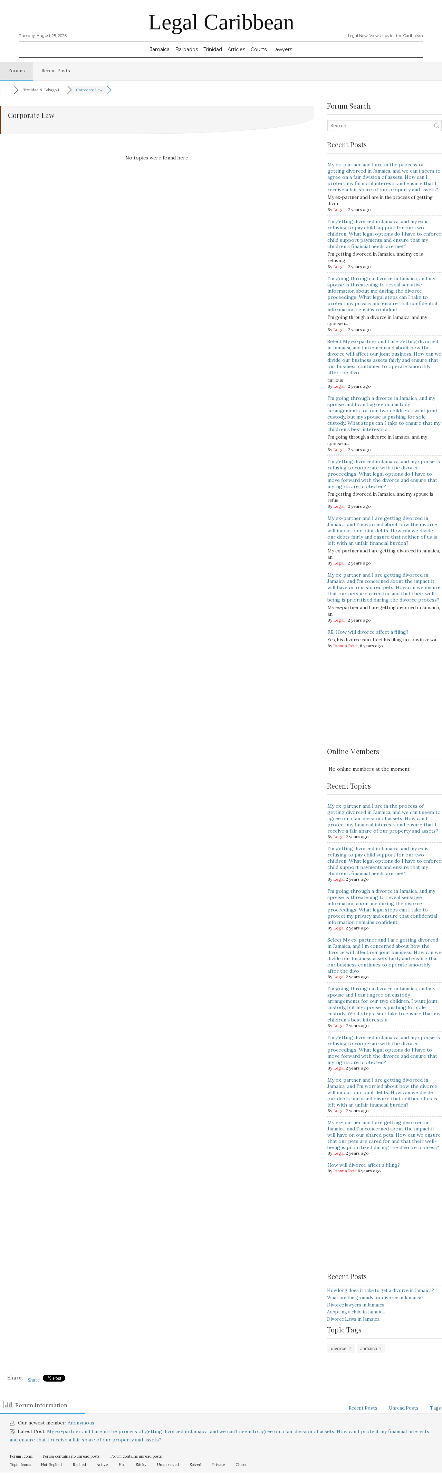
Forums (16, 71)
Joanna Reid (345, 645)
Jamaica (160, 49)
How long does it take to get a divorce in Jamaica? (380, 1290)
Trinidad (212, 49)
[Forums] (7, 90)
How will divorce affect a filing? (363, 1165)
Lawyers (282, 49)
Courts (259, 49)
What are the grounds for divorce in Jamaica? (375, 1298)
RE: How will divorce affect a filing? (368, 632)
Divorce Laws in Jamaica (353, 1319)
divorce (339, 1348)
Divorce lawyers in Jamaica (355, 1305)
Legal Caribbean (221, 22)
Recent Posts (55, 71)
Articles (236, 49)
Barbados (186, 49)
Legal (339, 209)
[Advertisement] (384, 701)
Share (34, 1380)
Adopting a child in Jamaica (356, 1312)
